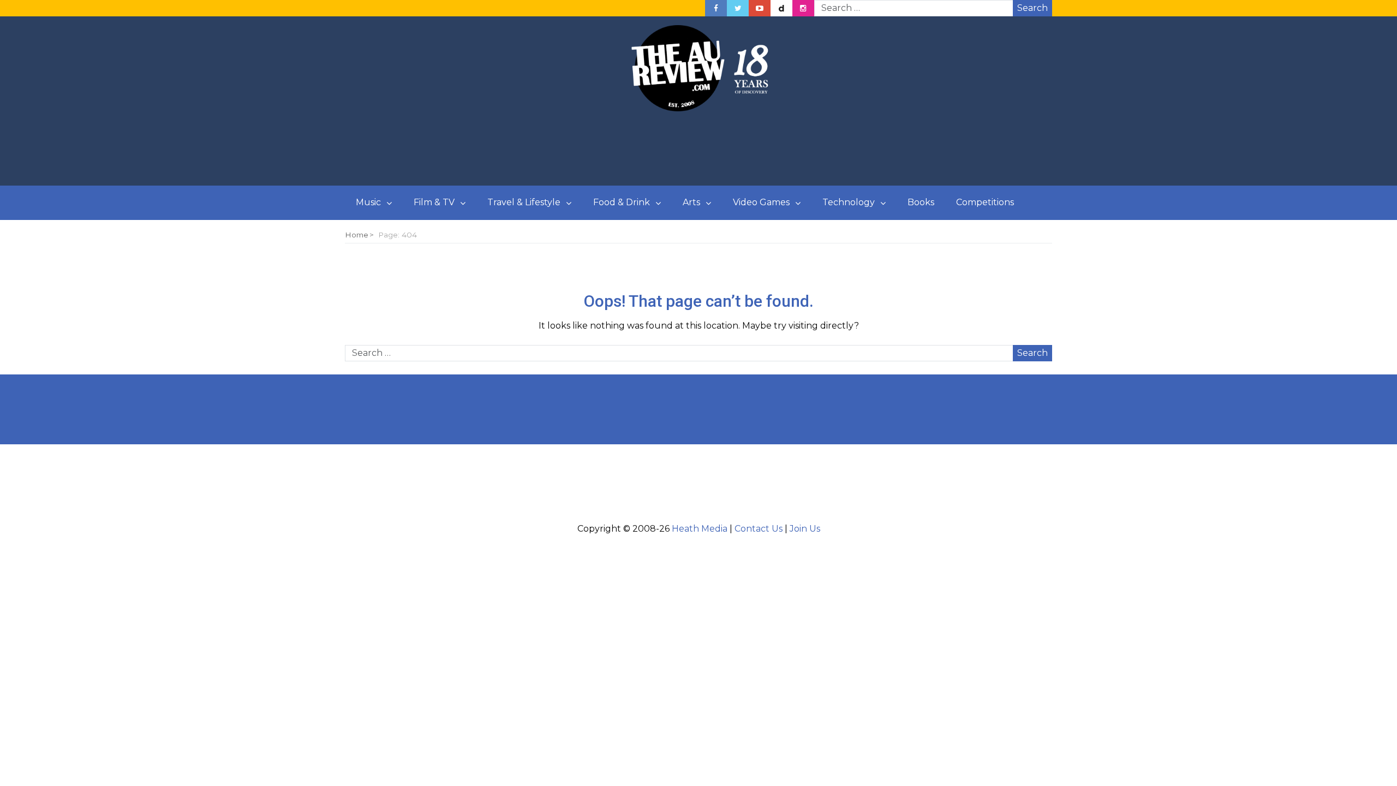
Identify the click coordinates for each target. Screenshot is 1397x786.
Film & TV (434, 202)
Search (1032, 8)
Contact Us (759, 528)
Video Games (761, 202)
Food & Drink (621, 202)
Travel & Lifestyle (523, 202)
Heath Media (699, 528)
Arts (691, 202)
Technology (848, 202)
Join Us (805, 528)
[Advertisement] (698, 149)
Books (921, 202)
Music (368, 202)
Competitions (985, 202)
